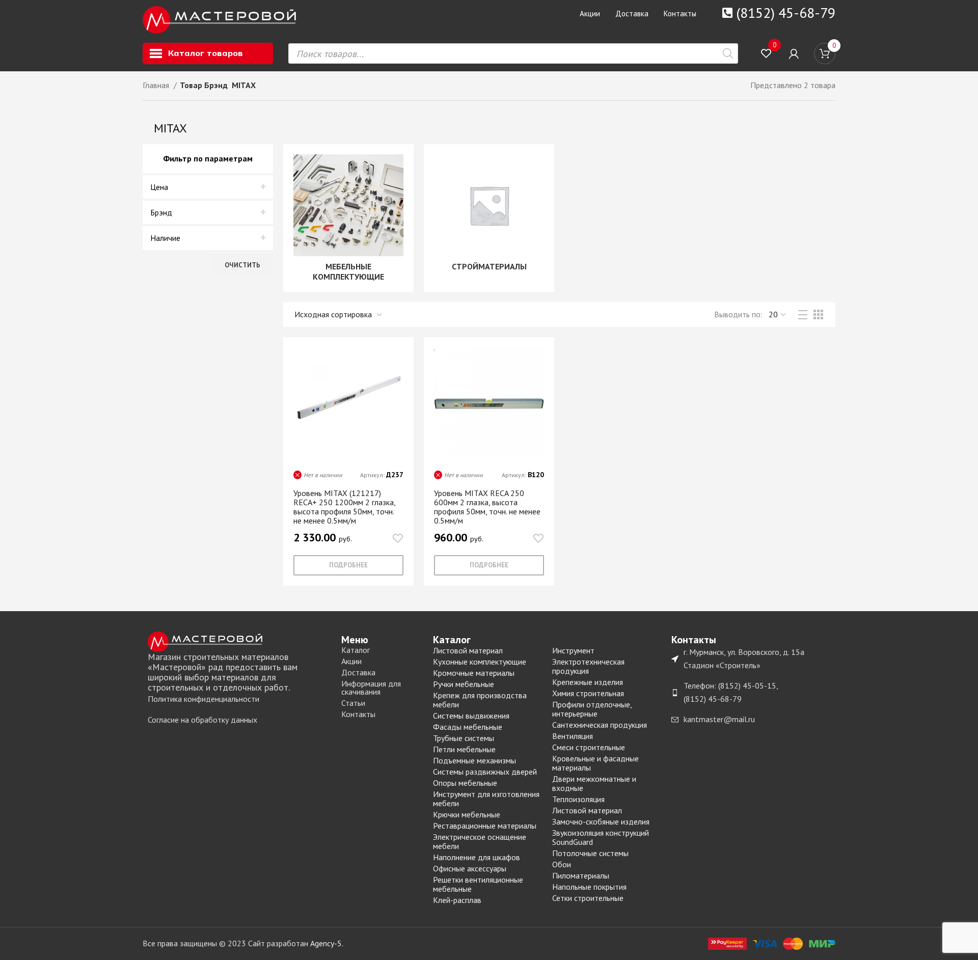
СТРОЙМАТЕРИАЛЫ (489, 266)
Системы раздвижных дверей (485, 771)
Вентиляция (572, 735)
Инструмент (573, 650)
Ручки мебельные (463, 684)
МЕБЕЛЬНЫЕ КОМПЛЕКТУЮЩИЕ (348, 271)
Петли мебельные (464, 749)
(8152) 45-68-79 (785, 12)
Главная (157, 85)
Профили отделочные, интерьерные (592, 709)
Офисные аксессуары (469, 868)
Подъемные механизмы (474, 760)
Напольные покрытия (589, 886)
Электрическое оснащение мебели (479, 841)
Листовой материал (468, 650)
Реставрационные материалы (484, 825)
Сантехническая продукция (599, 724)
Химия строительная (588, 693)
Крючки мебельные (466, 814)
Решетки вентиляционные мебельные (478, 884)
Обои (561, 864)
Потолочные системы (590, 853)
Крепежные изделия (587, 682)
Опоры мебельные (465, 782)
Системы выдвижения (471, 715)
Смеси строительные (588, 747)
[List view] (802, 314)
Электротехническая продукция (588, 666)
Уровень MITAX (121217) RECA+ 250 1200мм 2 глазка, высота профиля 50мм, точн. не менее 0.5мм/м (344, 507)
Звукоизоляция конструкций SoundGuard (600, 837)
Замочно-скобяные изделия (600, 821)
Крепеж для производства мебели (480, 700)
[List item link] (239, 699)
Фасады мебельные (467, 726)
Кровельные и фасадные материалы (595, 763)
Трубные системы (463, 738)
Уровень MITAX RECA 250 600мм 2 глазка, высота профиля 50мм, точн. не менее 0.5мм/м (487, 507)
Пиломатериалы (580, 875)
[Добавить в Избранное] (398, 538)
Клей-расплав (457, 899)
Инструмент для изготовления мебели (486, 798)
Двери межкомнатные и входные (594, 783)
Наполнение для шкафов (476, 857)
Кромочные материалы (473, 672)
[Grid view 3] (818, 314)
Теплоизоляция (578, 799)
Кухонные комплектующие (479, 661)
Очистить (242, 265)
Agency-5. (326, 943)
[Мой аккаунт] (794, 53)
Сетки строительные (587, 897)
